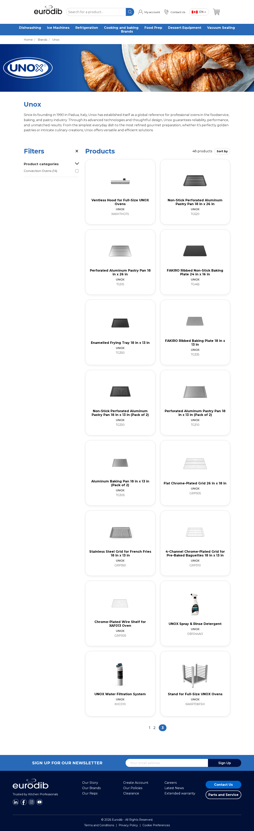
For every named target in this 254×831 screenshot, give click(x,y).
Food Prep (153, 28)
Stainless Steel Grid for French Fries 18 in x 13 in (120, 553)
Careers (171, 783)
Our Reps (89, 793)
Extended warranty (180, 793)
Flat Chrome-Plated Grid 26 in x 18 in (195, 483)
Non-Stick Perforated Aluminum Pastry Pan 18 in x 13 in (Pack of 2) (120, 413)
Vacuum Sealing (221, 28)
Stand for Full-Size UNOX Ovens (195, 694)
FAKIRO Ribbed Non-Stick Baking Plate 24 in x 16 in (195, 272)
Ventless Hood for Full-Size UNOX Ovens (120, 202)
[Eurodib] (30, 790)
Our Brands (91, 788)
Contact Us (223, 785)
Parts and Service (223, 795)
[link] (149, 12)
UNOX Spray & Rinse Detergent (195, 624)
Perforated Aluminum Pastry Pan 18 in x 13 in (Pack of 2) (195, 413)
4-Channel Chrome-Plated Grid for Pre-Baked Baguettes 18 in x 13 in (195, 553)
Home (28, 39)
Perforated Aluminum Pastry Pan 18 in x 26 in (120, 272)
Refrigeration (86, 28)
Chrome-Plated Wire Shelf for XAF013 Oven (120, 624)
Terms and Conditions (99, 825)
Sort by (222, 151)
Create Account (135, 783)
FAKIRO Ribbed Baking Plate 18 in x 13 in (195, 342)
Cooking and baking (121, 28)
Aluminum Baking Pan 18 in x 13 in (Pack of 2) (120, 483)
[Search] (130, 12)
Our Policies (132, 788)
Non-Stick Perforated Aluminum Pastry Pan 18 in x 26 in (195, 202)
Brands (127, 31)
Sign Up (224, 763)
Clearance (131, 793)
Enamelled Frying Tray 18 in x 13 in (120, 343)
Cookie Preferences (156, 825)
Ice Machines (58, 28)
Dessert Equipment (184, 28)
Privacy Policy (128, 825)
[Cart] (216, 12)
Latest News (174, 788)
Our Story (90, 783)
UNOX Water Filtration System (120, 694)
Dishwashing (30, 28)
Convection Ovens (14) (40, 171)
